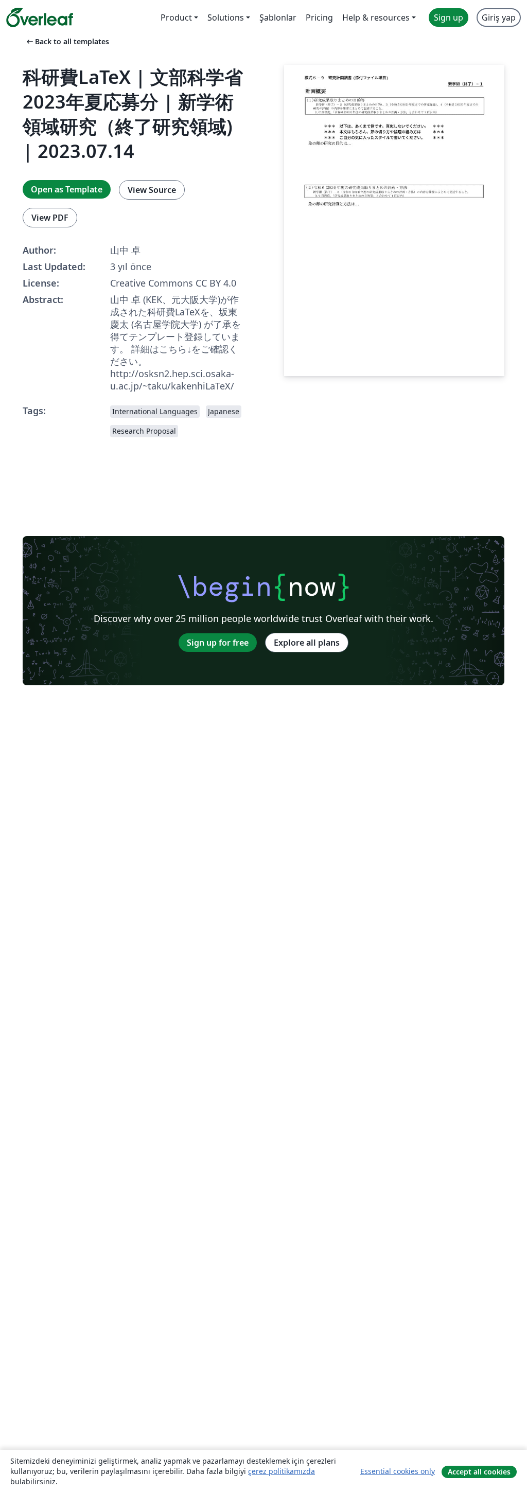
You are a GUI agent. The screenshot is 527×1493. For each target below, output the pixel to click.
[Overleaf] (39, 17)
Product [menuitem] (176, 17)
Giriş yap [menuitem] (499, 17)
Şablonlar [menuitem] (277, 17)
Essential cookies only (397, 1471)
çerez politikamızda (281, 1471)
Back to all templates (67, 41)
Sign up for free (218, 642)
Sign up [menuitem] (448, 17)
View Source (152, 189)
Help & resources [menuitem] (376, 17)
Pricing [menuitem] (319, 17)
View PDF (49, 217)
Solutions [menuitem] (225, 17)
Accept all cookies (479, 1472)
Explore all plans (307, 642)
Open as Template (66, 189)
